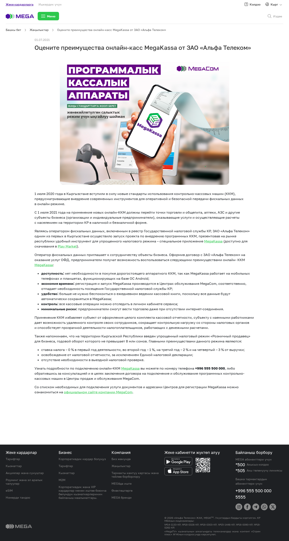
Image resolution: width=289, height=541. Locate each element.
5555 (240, 496)
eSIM (9, 490)
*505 (240, 470)
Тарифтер (13, 459)
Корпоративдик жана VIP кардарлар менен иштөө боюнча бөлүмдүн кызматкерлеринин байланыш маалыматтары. (82, 492)
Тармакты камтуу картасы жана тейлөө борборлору (135, 474)
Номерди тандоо (18, 497)
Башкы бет (13, 30)
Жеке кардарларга (19, 4)
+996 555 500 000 (253, 490)
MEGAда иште (121, 483)
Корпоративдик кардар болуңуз (82, 459)
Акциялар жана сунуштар (25, 473)
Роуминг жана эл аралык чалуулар (24, 481)
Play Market (67, 246)
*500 (240, 464)
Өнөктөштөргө (121, 490)
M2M (62, 480)
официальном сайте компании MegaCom (98, 392)
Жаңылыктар (39, 30)
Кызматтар (14, 466)
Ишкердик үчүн (50, 4)
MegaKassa (213, 241)
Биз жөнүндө (121, 459)
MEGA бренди (121, 497)
